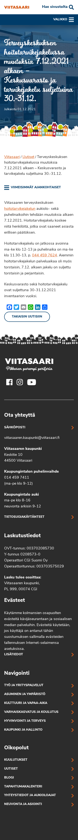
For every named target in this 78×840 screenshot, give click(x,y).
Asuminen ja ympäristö (24, 694)
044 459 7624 (44, 255)
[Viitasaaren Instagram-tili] (20, 382)
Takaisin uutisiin (27, 316)
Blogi (9, 777)
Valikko (60, 19)
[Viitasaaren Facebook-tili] (9, 382)
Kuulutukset (15, 760)
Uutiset (28, 157)
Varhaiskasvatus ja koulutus (31, 712)
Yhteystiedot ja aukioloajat (30, 795)
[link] (32, 187)
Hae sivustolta (55, 7)
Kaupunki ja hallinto (23, 729)
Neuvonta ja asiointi (23, 804)
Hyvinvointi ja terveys (25, 721)
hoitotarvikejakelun (19, 209)
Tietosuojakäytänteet (24, 517)
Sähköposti (14, 427)
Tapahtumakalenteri (23, 786)
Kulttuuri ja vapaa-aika (25, 703)
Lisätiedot (13, 654)
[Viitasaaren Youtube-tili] (31, 382)
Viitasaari (12, 157)
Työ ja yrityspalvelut (23, 685)
